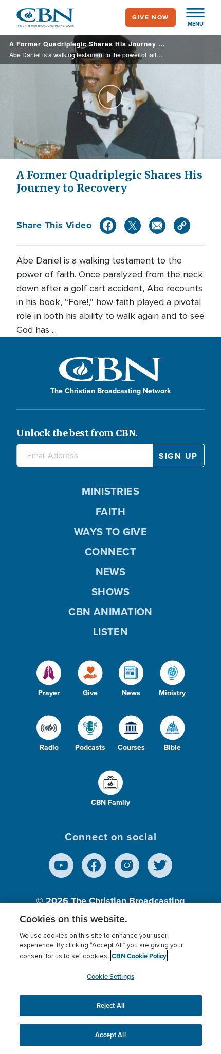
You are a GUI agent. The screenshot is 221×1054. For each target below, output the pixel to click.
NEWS (111, 571)
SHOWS (110, 591)
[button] (190, 17)
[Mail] (157, 225)
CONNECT (110, 551)
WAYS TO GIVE (110, 531)
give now (150, 17)
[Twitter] (132, 225)
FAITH (110, 511)
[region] (110, 978)
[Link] (182, 225)
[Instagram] (127, 865)
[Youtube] (61, 865)
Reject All (110, 1005)
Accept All (110, 1035)
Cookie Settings (110, 976)
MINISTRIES (111, 491)
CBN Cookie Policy (139, 956)
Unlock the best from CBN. (77, 433)
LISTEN (110, 631)
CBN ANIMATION (110, 611)
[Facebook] (108, 225)
